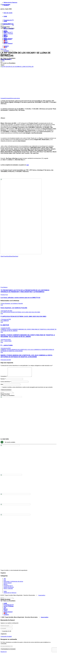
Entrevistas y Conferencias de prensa (13, 581)
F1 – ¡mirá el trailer (7, 345)
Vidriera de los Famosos (10, 2)
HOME (5, 16)
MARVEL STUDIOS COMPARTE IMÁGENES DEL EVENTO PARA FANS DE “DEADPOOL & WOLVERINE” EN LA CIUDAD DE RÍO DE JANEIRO (28, 335)
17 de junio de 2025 (6, 319)
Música (5, 36)
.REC (5, 578)
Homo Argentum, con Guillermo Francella (14, 308)
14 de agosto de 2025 (6, 310)
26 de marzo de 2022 (6, 59)
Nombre (3, 379)
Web (2, 384)
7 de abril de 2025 (5, 328)
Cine (5, 35)
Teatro (5, 38)
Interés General (8, 43)
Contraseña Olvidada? (6, 636)
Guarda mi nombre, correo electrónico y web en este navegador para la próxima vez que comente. (27, 387)
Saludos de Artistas (9, 587)
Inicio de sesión (8, 13)
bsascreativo (41, 595)
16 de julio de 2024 (6, 339)
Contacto (6, 51)
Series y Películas (8, 33)
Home (2, 49)
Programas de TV (9, 20)
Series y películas (8, 588)
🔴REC (5, 47)
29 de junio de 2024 (6, 359)
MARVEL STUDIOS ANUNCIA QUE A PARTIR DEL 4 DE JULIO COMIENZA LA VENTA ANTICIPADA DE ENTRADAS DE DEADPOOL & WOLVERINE (26, 356)
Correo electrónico (6, 381)
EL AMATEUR (5, 325)
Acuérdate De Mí (6, 631)
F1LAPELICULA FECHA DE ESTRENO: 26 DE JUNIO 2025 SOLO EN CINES (23, 316)
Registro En (4, 651)
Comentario (4, 376)
